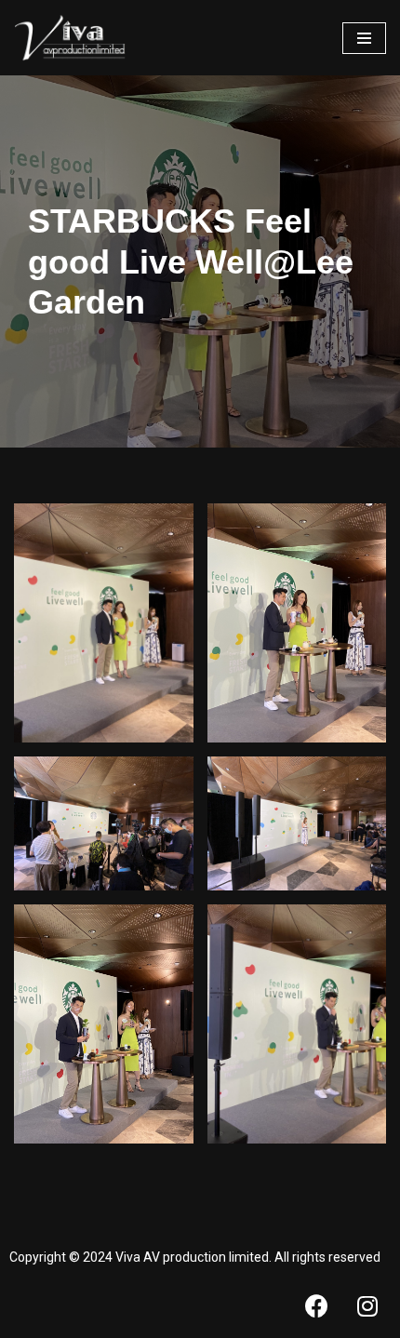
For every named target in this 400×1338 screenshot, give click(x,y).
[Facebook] (316, 1305)
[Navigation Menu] (364, 38)
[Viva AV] (70, 37)
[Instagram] (367, 1305)
